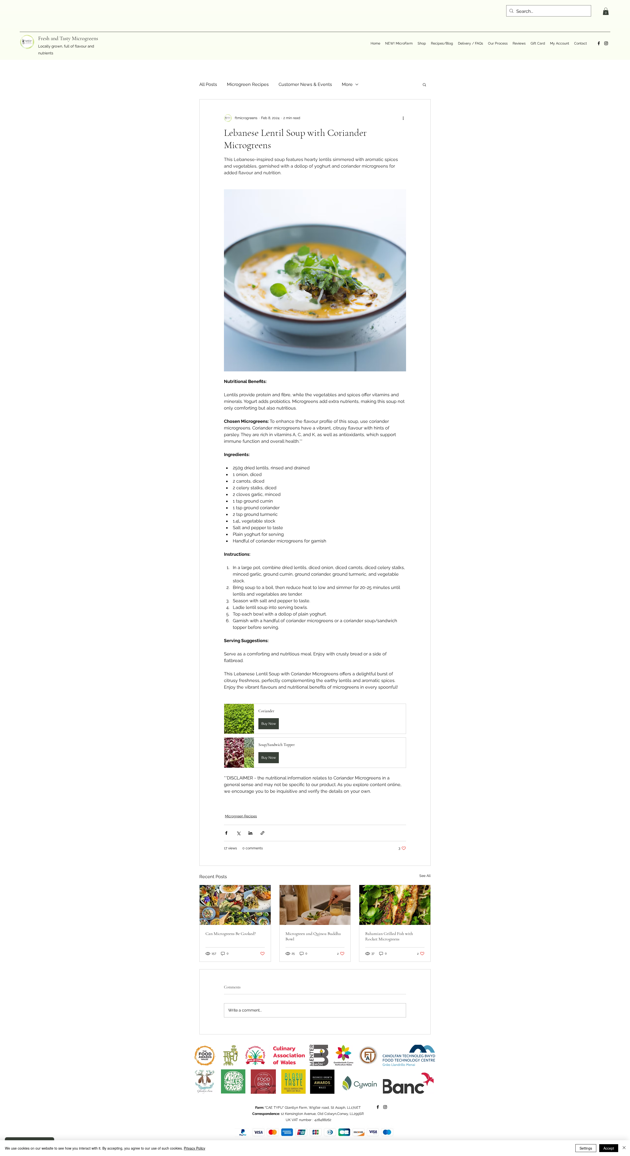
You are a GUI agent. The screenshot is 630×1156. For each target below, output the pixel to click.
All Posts (208, 84)
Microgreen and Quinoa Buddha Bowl (313, 936)
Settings (586, 1148)
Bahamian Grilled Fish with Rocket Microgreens (389, 936)
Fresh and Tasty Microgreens (68, 38)
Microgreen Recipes (248, 84)
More (347, 84)
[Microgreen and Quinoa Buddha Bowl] (315, 905)
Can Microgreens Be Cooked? (230, 933)
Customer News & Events (305, 84)
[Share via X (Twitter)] (238, 833)
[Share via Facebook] (226, 833)
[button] (606, 11)
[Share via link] (262, 833)
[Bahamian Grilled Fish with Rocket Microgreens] (394, 905)
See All (425, 876)
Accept (608, 1148)
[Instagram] (606, 43)
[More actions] (403, 118)
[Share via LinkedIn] (250, 833)
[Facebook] (598, 43)
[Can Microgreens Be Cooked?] (235, 905)
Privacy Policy (194, 1148)
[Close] (624, 1148)
